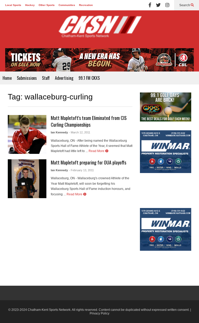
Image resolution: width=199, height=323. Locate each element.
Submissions (27, 78)
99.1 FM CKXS (89, 78)
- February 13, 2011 (81, 170)
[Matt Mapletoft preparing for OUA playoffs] (27, 178)
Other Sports (47, 5)
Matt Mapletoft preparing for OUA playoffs (88, 162)
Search (185, 5)
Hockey (30, 5)
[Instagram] (167, 5)
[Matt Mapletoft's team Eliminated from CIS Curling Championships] (27, 134)
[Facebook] (149, 5)
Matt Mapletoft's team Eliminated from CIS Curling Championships (89, 121)
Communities (67, 5)
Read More (97, 151)
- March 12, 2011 (79, 132)
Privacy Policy (99, 313)
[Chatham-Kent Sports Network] (99, 29)
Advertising (64, 78)
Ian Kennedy (59, 132)
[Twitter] (158, 5)
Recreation (86, 5)
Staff (46, 78)
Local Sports (13, 5)
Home (7, 78)
